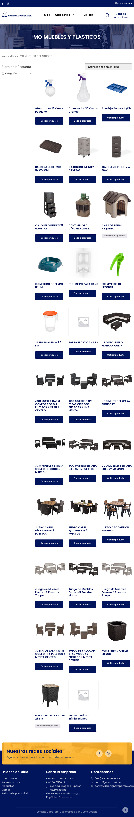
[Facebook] (4, 4)
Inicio (46, 15)
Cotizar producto (49, 120)
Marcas (88, 15)
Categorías (62, 15)
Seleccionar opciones (114, 235)
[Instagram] (9, 4)
